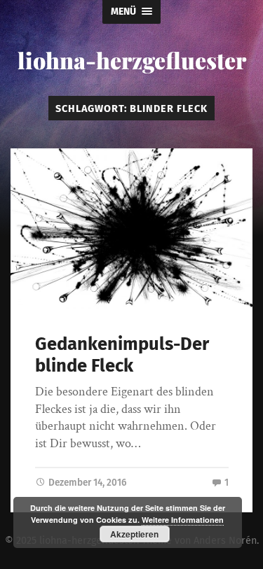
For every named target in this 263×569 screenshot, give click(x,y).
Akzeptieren (134, 534)
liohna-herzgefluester (132, 60)
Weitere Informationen (183, 519)
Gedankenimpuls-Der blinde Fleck (122, 355)
